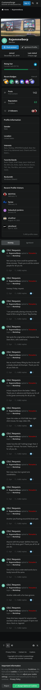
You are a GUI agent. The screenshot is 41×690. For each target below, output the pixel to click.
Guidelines (32, 669)
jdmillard (12, 226)
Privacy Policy (11, 652)
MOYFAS (11, 194)
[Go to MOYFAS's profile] (35, 110)
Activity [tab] (10, 243)
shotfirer (12, 218)
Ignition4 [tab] (29, 243)
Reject (6, 686)
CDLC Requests (14, 250)
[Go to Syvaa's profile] (4, 202)
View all (34, 77)
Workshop (16, 256)
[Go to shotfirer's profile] (4, 218)
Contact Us (23, 652)
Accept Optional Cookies (27, 686)
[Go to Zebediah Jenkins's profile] (4, 210)
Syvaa (10, 202)
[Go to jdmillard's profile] (4, 226)
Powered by (20, 658)
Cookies (32, 652)
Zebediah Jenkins (16, 210)
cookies (14, 671)
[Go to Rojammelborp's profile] (3, 251)
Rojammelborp (15, 253)
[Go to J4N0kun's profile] (33, 110)
